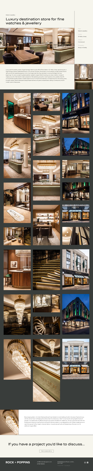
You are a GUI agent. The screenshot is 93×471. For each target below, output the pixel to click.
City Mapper (67, 465)
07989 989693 (41, 464)
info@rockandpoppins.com (44, 462)
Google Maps (60, 465)
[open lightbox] (17, 115)
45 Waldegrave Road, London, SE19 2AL (65, 462)
